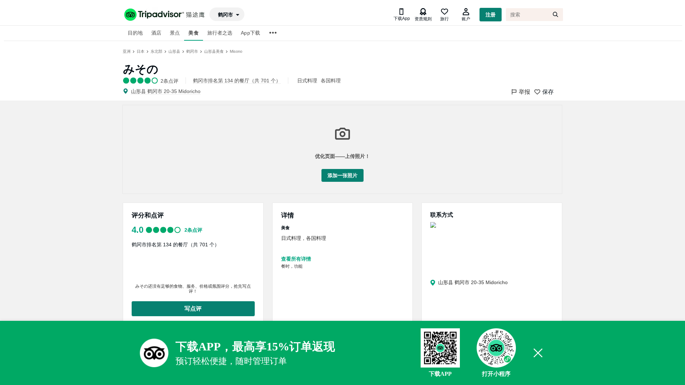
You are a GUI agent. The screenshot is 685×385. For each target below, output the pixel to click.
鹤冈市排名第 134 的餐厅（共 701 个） (175, 244)
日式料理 (307, 80)
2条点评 (193, 230)
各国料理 (331, 80)
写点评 (193, 309)
